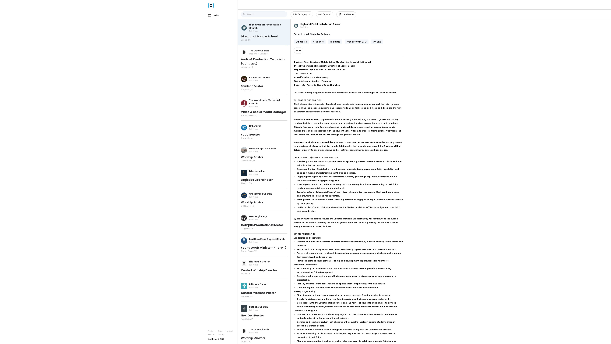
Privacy (221, 334)
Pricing (211, 331)
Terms (211, 334)
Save (298, 50)
